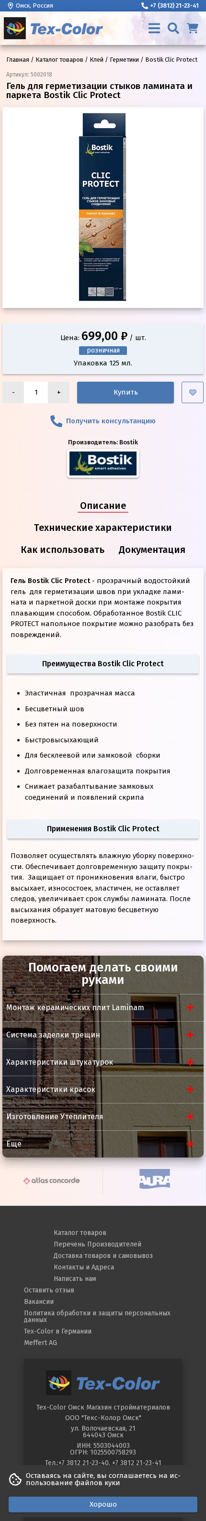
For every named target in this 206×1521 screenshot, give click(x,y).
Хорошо (103, 1504)
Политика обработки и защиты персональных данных (97, 1316)
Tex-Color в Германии (58, 1331)
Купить (126, 392)
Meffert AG (40, 1343)
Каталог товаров (80, 1233)
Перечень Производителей (97, 1244)
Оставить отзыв (49, 1290)
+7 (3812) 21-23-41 (174, 5)
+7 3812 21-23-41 (136, 1463)
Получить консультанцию (111, 421)
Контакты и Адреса (84, 1267)
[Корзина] (192, 28)
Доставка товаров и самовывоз (103, 1256)
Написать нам (75, 1279)
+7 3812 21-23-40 (83, 1463)
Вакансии (39, 1302)
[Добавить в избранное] (193, 392)
